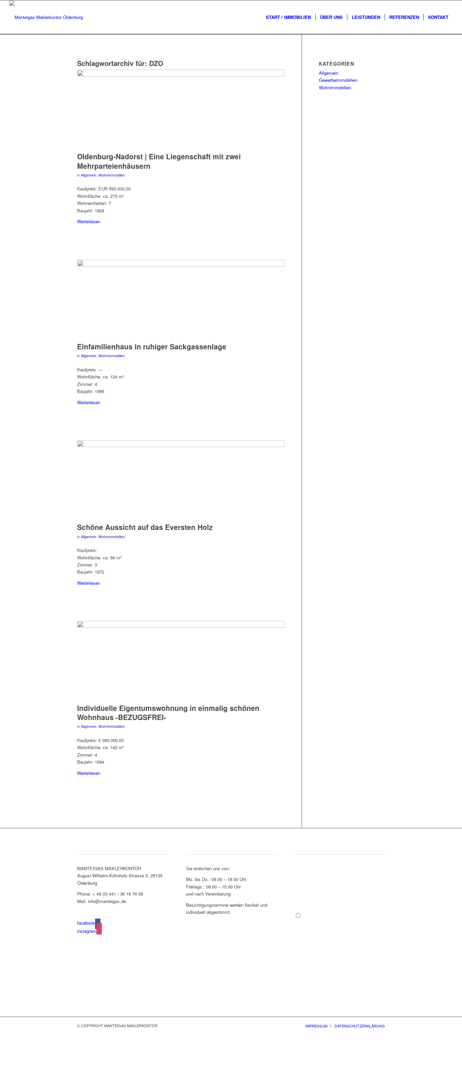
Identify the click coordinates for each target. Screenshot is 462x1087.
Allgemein (88, 175)
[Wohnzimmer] (181, 479)
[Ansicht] (181, 299)
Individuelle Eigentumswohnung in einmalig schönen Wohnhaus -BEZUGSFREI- (168, 712)
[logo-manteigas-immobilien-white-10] (46, 17)
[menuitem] (288, 17)
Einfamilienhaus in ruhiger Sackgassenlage (151, 346)
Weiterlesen (88, 221)
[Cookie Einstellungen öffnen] (50, 1083)
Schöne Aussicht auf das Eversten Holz (145, 527)
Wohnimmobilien (111, 175)
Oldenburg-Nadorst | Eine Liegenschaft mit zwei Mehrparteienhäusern (159, 160)
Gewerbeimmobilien (338, 80)
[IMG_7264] (181, 109)
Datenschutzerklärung (346, 922)
